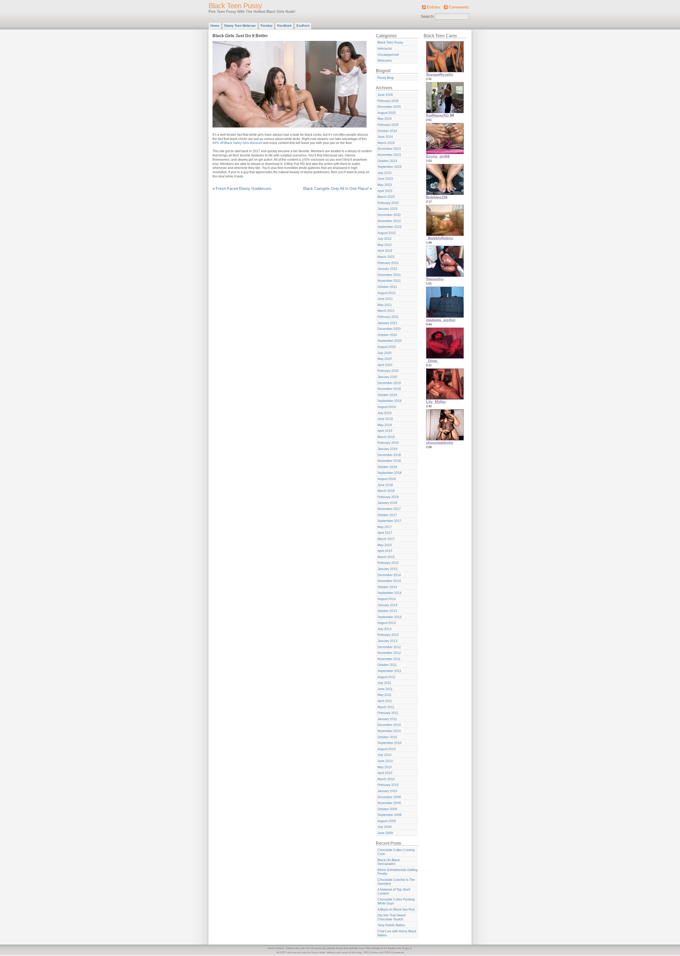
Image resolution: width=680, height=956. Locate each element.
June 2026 (385, 95)
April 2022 (384, 251)
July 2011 (384, 683)
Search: (427, 16)
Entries (433, 7)
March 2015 (386, 557)
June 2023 (385, 179)
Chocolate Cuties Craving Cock (396, 852)
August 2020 (386, 347)
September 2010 (389, 743)
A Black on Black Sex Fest (396, 909)
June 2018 (385, 485)
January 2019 (387, 449)
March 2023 (386, 197)
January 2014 (387, 605)
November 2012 (389, 653)
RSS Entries (370, 952)
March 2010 (386, 779)
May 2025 (384, 119)
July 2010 (384, 755)
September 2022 (389, 227)
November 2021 (389, 281)
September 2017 (389, 521)
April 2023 (384, 191)
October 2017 (387, 515)
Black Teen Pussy (235, 6)
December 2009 (389, 797)
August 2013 (386, 623)
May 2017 (384, 527)
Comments (459, 7)
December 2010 (389, 725)
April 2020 (384, 365)
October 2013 (387, 611)
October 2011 (387, 665)
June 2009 (385, 833)
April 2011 (384, 701)
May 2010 (384, 767)
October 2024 (387, 131)
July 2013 (384, 629)
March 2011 (385, 707)
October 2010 (387, 737)
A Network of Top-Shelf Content (393, 891)
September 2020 (389, 341)
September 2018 (389, 473)
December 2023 (389, 149)
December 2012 (389, 647)
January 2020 (387, 377)
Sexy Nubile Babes (391, 925)
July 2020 (384, 353)
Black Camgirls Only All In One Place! (336, 188)
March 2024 (386, 143)
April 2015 (384, 551)
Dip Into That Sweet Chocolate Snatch (391, 917)
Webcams (384, 60)
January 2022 (387, 269)
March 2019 (386, 437)
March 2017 (386, 539)
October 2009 (387, 809)
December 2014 (389, 575)
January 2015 (387, 569)
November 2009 (389, 803)
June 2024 (385, 137)
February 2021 (388, 317)
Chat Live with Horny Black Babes (396, 933)
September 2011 (389, 671)
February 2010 (388, 785)
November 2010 (389, 731)
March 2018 (386, 491)
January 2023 (387, 209)
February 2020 (388, 371)
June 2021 (385, 299)
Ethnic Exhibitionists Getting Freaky (397, 872)
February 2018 (388, 497)
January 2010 (387, 791)
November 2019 (389, 389)
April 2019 (384, 431)
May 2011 (384, 695)
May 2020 (384, 359)
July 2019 (384, 413)
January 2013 (387, 641)
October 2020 (387, 335)
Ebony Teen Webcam (240, 26)
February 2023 (388, 203)
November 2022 (389, 221)
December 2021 (389, 275)
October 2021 (387, 287)
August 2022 (386, 233)
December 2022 (389, 215)
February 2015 (388, 563)
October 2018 (387, 467)
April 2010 (384, 773)
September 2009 (389, 815)
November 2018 (389, 461)
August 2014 (386, 599)
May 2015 (384, 545)
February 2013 (388, 635)
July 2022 (384, 239)
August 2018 (386, 479)
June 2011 (385, 689)
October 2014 (387, 587)
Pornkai (266, 26)
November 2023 (389, 155)
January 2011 (387, 719)
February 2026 (388, 101)
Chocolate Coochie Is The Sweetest (396, 882)
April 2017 (384, 533)
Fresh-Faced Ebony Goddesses (243, 188)
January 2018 (387, 503)
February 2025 (388, 125)
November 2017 (389, 509)
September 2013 (389, 617)
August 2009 (386, 821)
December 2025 (389, 107)
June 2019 (385, 419)
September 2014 (389, 593)
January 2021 (387, 323)
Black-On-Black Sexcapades (388, 862)
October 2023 (387, 161)
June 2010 (385, 761)
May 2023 (384, 185)
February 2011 (387, 713)
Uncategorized (388, 55)
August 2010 (386, 749)
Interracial (384, 48)
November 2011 (389, 659)
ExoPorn (302, 26)
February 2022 (388, 263)
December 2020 (389, 329)
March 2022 (386, 257)
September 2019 (389, 401)
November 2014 (389, 581)
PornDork (284, 26)
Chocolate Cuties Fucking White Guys (396, 901)
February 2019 (388, 443)
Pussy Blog (385, 78)
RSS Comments (394, 952)
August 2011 (386, 677)
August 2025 (386, 113)
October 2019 (387, 395)
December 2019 (389, 383)
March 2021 (386, 311)
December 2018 (389, 455)
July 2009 (384, 827)
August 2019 (386, 407)
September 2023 (389, 167)
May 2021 (384, 305)
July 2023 (384, 173)
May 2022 (384, 245)
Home (214, 26)
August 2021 (386, 293)
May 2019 (384, 425)
